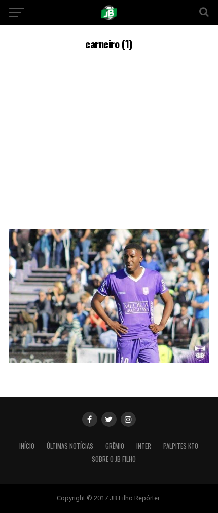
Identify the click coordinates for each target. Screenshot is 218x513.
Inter (143, 446)
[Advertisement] (109, 138)
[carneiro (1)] (109, 360)
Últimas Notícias (70, 446)
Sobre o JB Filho (114, 459)
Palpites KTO (180, 446)
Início (26, 446)
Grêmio (114, 446)
